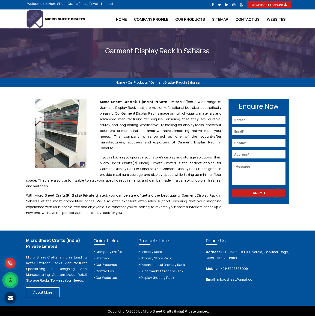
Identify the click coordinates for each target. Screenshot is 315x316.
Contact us (104, 271)
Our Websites (106, 277)
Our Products (190, 19)
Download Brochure (267, 4)
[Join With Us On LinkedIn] (226, 4)
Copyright (116, 311)
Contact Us (247, 19)
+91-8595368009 (234, 268)
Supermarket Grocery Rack (161, 271)
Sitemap (220, 19)
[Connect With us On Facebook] (213, 4)
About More (42, 292)
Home (121, 19)
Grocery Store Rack (156, 258)
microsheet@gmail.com (236, 279)
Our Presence (106, 264)
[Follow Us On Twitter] (219, 4)
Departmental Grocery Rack (162, 264)
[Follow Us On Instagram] (233, 4)
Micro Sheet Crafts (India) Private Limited (53, 243)
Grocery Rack (151, 251)
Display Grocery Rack (157, 277)
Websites (276, 19)
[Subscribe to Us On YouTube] (241, 4)
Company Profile (151, 19)
